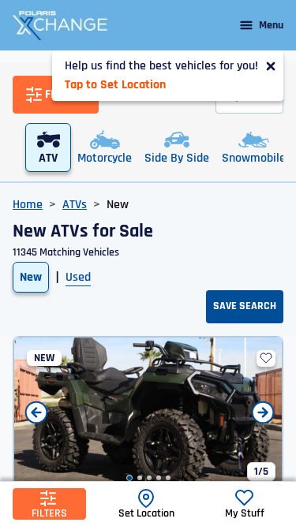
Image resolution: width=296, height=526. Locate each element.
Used (78, 277)
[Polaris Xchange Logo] (60, 25)
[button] (129, 478)
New (31, 277)
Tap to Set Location (115, 84)
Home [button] (28, 204)
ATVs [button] (74, 204)
